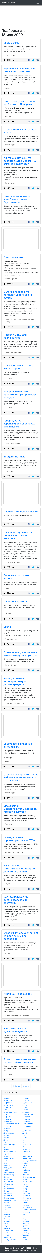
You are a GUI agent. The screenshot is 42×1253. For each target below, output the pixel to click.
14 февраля (8, 1100)
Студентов (26, 1219)
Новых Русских (28, 1182)
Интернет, (9, 852)
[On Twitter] (33, 60)
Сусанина (7, 1221)
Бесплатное (8, 1119)
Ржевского (8, 1207)
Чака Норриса (28, 1124)
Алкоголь (7, 1107)
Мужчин (8, 116)
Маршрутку (8, 1165)
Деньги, (8, 183)
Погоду (25, 1191)
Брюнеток (26, 1121)
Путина (14, 665)
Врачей (6, 1235)
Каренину (26, 1151)
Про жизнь (9, 378)
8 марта (25, 1100)
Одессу (25, 1184)
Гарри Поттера (9, 1145)
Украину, (31, 319)
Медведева (8, 1168)
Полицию (26, 1193)
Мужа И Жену (10, 55)
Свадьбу (25, 1221)
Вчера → (26, 1086)
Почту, (7, 471)
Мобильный (26, 1170)
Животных (8, 1237)
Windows (25, 1235)
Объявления (8, 1184)
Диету (24, 1135)
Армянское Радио (10, 1112)
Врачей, (8, 1015)
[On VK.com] (37, 60)
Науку (7, 884)
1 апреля (25, 1098)
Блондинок (26, 1117)
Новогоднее (8, 1182)
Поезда (6, 1191)
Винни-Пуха (8, 1230)
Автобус (25, 1112)
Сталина (7, 1219)
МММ (6, 1170)
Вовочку (25, 1233)
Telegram (25, 1223)
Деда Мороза (9, 1133)
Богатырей (8, 1121)
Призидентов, (22, 319)
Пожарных (8, 1196)
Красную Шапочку (29, 1161)
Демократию (27, 1131)
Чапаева (7, 1128)
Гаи (23, 1140)
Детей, (14, 319)
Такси (6, 1223)
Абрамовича (8, 1105)
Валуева (25, 1228)
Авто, (7, 562)
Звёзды (25, 1240)
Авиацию (25, 1110)
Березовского (27, 1114)
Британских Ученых (11, 1124)
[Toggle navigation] (37, 3)
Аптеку (6, 1110)
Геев (24, 1142)
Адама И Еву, (10, 1046)
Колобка (7, 1156)
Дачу (24, 1128)
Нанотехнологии (28, 1177)
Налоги (6, 1177)
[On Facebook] (28, 60)
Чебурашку (26, 1126)
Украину (8, 88)
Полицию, (9, 703)
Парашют (26, 1186)
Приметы (8, 614)
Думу (13, 183)
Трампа (25, 1226)
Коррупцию (26, 1158)
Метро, (7, 279)
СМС (24, 1214)
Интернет (8, 217)
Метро (25, 1168)
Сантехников (27, 1207)
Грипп (7, 588)
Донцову (7, 1140)
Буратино (7, 1126)
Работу (25, 1203)
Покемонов (8, 1193)
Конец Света (27, 1156)
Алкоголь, (9, 639)
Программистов (10, 1200)
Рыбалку (25, 1205)
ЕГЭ (5, 1142)
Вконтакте (26, 1230)
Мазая (24, 1165)
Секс (5, 1210)
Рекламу (7, 1205)
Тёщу (12, 471)
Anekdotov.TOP (9, 3)
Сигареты (7, 1214)
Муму (24, 1172)
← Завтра (16, 1086)
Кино (7, 761)
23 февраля (8, 1103)
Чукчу (6, 1131)
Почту (24, 1189)
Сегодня (7, 1098)
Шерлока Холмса (19, 703)
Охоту (6, 1186)
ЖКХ (24, 1237)
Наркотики (8, 1179)
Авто (5, 1114)
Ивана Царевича (10, 1151)
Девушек (7, 1138)
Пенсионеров (9, 1189)
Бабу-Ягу (7, 1117)
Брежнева (26, 1119)
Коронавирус (10, 145)
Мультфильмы (9, 1172)
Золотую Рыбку (10, 1240)
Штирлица (26, 1212)
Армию (25, 1107)
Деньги (6, 1135)
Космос (6, 1161)
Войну (6, 1233)
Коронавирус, (16, 1015)
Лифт (5, 1163)
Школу (7, 322)
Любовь (25, 1163)
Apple (24, 1105)
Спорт (24, 1216)
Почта (35, 1248)
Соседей (7, 1216)
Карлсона (7, 1154)
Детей (24, 1133)
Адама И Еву (27, 1103)
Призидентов (9, 1198)
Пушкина (25, 1200)
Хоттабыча (26, 1145)
